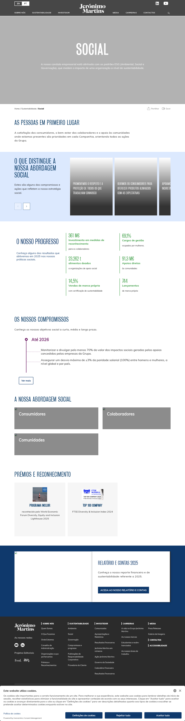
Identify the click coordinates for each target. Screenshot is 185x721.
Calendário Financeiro (104, 668)
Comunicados (100, 628)
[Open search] (168, 12)
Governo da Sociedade (104, 662)
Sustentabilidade (41, 13)
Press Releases (154, 628)
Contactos (149, 13)
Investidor (64, 13)
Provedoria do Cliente (77, 665)
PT (25, 3)
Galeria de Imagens (156, 634)
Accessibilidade (158, 645)
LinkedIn (157, 4)
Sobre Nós (19, 13)
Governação (73, 639)
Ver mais (26, 380)
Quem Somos (46, 628)
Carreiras (131, 13)
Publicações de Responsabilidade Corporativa (75, 657)
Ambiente (72, 628)
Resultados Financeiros (105, 642)
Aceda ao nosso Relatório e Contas (123, 590)
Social (70, 634)
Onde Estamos (47, 639)
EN (18, 3)
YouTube (166, 4)
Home (17, 108)
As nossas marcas (129, 637)
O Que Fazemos (48, 634)
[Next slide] (26, 206)
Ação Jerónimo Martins (104, 657)
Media (116, 13)
